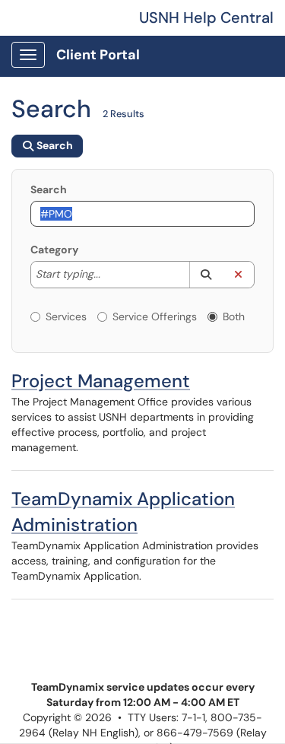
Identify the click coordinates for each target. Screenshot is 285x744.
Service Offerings (154, 316)
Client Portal (98, 55)
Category (54, 249)
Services (66, 316)
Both (234, 316)
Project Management (100, 381)
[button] (205, 275)
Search (48, 189)
